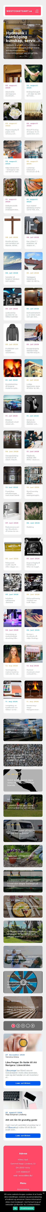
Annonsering (23, 1189)
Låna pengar (10, 1070)
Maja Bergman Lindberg (15, 1115)
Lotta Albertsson (33, 26)
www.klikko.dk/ (26, 1175)
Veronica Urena (12, 1057)
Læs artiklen (23, 1083)
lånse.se (11, 1127)
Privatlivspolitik (27, 1208)
